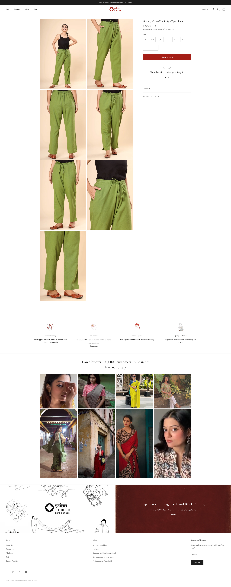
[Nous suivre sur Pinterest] (19, 572)
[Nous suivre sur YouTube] (26, 572)
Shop (7, 9)
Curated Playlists (12, 561)
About (27, 9)
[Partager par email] (162, 97)
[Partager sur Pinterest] (159, 97)
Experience (17, 9)
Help (35, 9)
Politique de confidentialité (102, 561)
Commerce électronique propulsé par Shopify (26, 580)
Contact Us (10, 549)
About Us (9, 545)
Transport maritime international (104, 553)
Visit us (173, 514)
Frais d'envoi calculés (158, 29)
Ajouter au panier (167, 57)
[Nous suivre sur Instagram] (13, 572)
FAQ (7, 557)
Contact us (94, 346)
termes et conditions (100, 545)
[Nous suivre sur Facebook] (7, 572)
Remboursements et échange (103, 557)
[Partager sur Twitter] (155, 97)
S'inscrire (197, 562)
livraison (96, 549)
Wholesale (9, 553)
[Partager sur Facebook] (152, 97)
